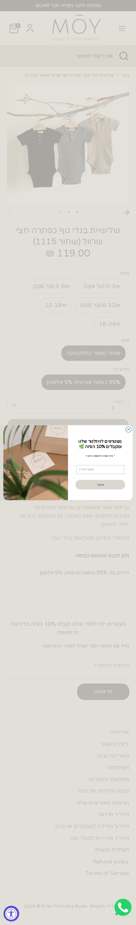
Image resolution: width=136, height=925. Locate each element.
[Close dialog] (128, 429)
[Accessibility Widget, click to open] (11, 914)
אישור (100, 484)
